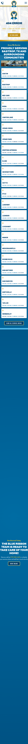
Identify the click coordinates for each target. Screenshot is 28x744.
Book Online (14, 564)
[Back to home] (14, 3)
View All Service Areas (14, 323)
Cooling (4, 76)
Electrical (21, 76)
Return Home (14, 35)
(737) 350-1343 (15, 557)
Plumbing (14, 76)
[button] (26, 3)
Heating (9, 76)
